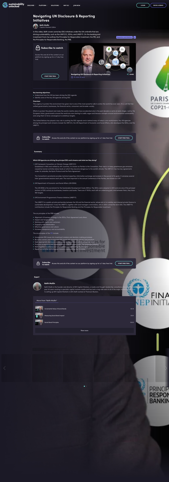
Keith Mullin (38, 378)
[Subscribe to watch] (102, 62)
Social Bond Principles (52, 322)
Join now (76, 5)
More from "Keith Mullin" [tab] (47, 300)
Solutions (55, 5)
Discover (30, 5)
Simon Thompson (9, 378)
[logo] (13, 5)
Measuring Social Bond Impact (54, 315)
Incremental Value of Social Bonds (55, 309)
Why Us (66, 5)
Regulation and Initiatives (124, 37)
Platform (42, 5)
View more (84, 331)
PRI (51, 233)
